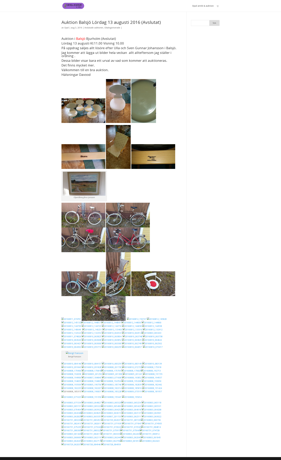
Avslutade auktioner (93, 27)
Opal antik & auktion (203, 6)
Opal (66, 27)
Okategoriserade (112, 27)
